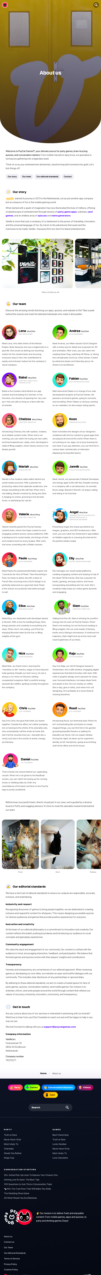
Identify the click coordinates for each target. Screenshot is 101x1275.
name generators (60, 215)
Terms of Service (12, 1258)
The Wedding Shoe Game (16, 1193)
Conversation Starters (20, 1169)
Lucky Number (59, 1144)
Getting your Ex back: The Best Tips (21, 1179)
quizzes (42, 215)
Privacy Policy (10, 1264)
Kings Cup (9, 1157)
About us (8, 1236)
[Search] (96, 5)
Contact (68, 176)
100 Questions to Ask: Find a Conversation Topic (28, 1184)
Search (36, 1107)
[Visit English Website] (18, 1217)
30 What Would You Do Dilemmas (20, 1198)
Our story (12, 176)
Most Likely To (11, 1144)
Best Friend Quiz (60, 1135)
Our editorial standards (47, 176)
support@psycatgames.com (60, 1026)
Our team (26, 176)
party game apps (67, 211)
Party (8, 1129)
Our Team (8, 1247)
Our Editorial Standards (15, 1253)
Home (43, 1073)
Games (56, 1129)
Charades (9, 1148)
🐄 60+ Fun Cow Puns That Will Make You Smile (27, 1188)
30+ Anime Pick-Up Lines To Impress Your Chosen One (31, 1175)
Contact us (9, 1242)
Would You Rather (13, 1153)
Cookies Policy (11, 1269)
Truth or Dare (10, 1135)
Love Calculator (60, 1157)
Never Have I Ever (12, 1139)
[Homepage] (4, 4)
